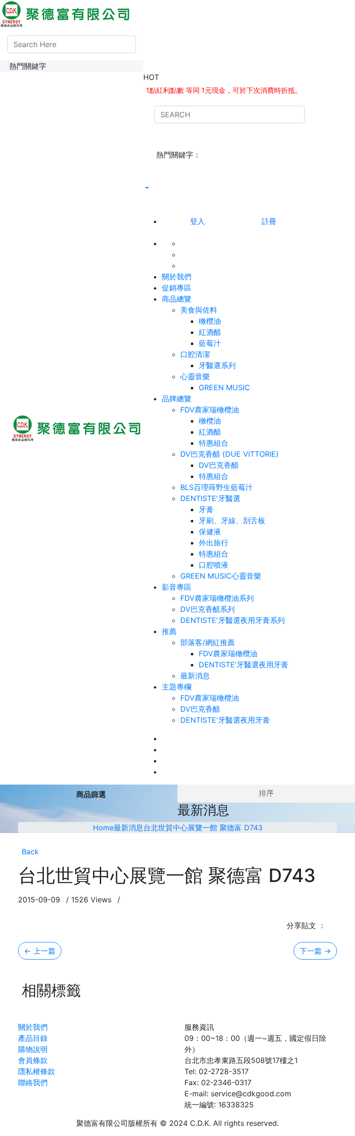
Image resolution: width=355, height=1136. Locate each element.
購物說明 (33, 1049)
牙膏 (206, 509)
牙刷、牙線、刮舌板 (232, 520)
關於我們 (176, 276)
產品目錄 (33, 1038)
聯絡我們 (33, 1082)
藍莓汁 (210, 343)
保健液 (210, 531)
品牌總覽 (176, 398)
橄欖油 (210, 321)
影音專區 (176, 587)
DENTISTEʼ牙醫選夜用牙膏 (243, 664)
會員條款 (33, 1060)
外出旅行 (213, 542)
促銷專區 (176, 287)
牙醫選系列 (217, 365)
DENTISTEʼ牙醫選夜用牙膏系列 (232, 620)
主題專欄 (176, 686)
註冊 (269, 221)
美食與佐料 (202, 309)
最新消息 (195, 675)
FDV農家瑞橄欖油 (213, 409)
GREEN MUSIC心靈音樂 (220, 575)
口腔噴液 (213, 564)
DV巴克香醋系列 (207, 609)
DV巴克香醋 (219, 465)
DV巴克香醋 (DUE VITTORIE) (233, 454)
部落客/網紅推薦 (211, 642)
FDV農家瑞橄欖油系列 (217, 598)
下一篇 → (315, 950)
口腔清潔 (198, 354)
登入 (197, 221)
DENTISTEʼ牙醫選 (213, 498)
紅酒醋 (210, 332)
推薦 (169, 631)
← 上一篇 (39, 950)
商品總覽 (176, 298)
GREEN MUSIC (224, 387)
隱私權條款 (36, 1071)
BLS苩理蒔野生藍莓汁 (216, 487)
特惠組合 (213, 442)
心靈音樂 (198, 376)
